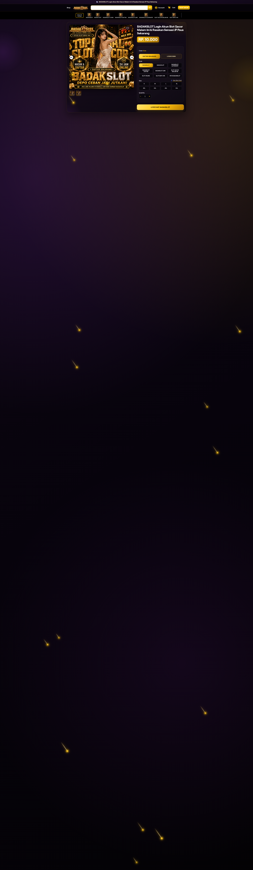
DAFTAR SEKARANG (149, 56)
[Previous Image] (72, 57)
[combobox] (119, 8)
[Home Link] (80, 7)
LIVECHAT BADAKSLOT (160, 107)
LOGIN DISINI (171, 56)
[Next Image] (130, 57)
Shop (68, 7)
